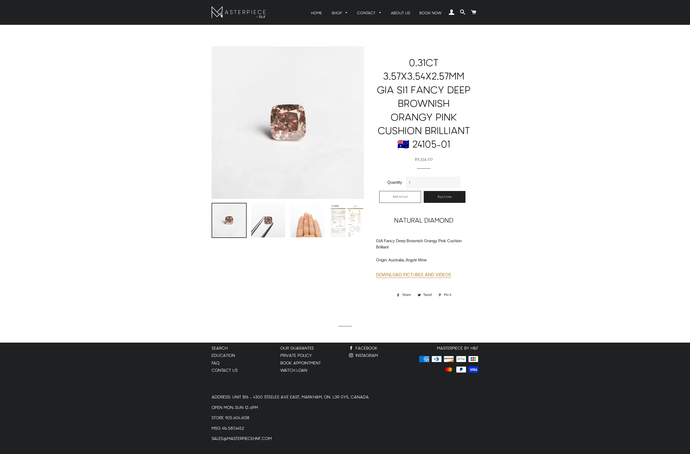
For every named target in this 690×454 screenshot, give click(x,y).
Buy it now (445, 197)
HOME (316, 13)
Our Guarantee (297, 348)
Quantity (394, 182)
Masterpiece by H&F (457, 348)
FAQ (215, 363)
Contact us (225, 370)
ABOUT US (400, 13)
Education (223, 355)
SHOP (337, 13)
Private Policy (296, 355)
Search (219, 348)
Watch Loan (293, 370)
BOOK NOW (430, 13)
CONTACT (367, 13)
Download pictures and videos (413, 275)
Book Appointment (300, 363)
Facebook (366, 348)
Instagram (366, 355)
